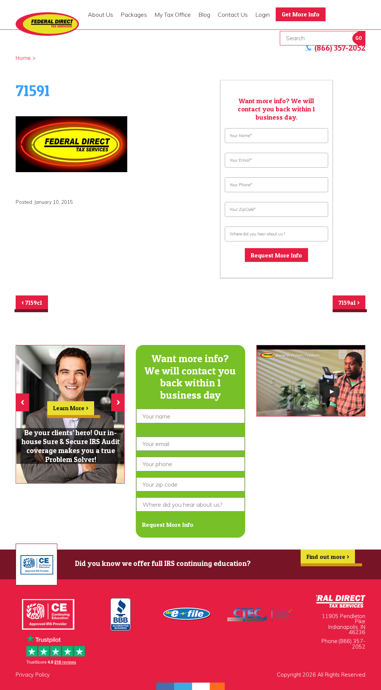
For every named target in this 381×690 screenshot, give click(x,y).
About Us (100, 14)
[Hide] (221, 686)
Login (262, 14)
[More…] (214, 686)
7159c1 (32, 302)
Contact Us (233, 14)
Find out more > (328, 556)
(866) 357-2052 (352, 644)
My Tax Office (172, 14)
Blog (204, 14)
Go (358, 38)
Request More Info (276, 255)
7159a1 (349, 302)
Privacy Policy (33, 674)
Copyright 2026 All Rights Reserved (321, 674)
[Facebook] (165, 686)
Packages (134, 14)
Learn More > (70, 408)
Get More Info (301, 14)
